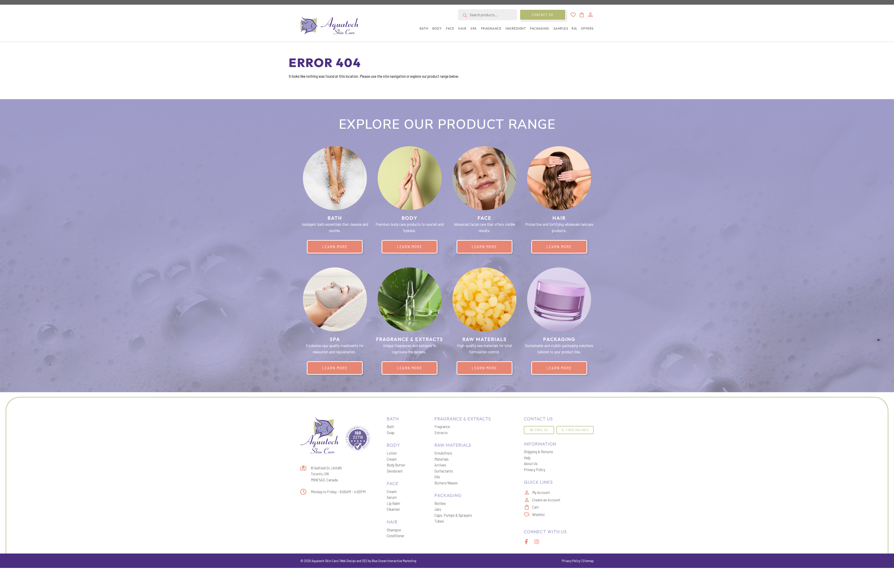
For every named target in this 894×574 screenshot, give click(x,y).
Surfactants (443, 471)
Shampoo (394, 529)
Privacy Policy (534, 469)
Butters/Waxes (446, 482)
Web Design (348, 561)
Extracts (441, 432)
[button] (423, 31)
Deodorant (395, 471)
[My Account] (590, 14)
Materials (441, 459)
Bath (390, 426)
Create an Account (546, 499)
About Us (531, 463)
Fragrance (442, 426)
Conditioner (395, 535)
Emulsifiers (443, 453)
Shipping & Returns (538, 451)
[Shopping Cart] (581, 15)
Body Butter (396, 465)
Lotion (392, 453)
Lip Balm (393, 503)
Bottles (440, 503)
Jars (437, 509)
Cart (535, 507)
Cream (392, 459)
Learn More (335, 246)
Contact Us (542, 15)
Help (527, 457)
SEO (364, 561)
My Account (541, 492)
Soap (390, 432)
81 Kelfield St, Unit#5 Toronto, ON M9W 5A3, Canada (326, 474)
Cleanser (393, 509)
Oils (437, 476)
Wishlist (538, 514)
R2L (574, 28)
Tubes (439, 521)
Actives (440, 465)
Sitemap (588, 561)
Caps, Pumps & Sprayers (453, 515)
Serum (392, 497)
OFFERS (587, 28)
